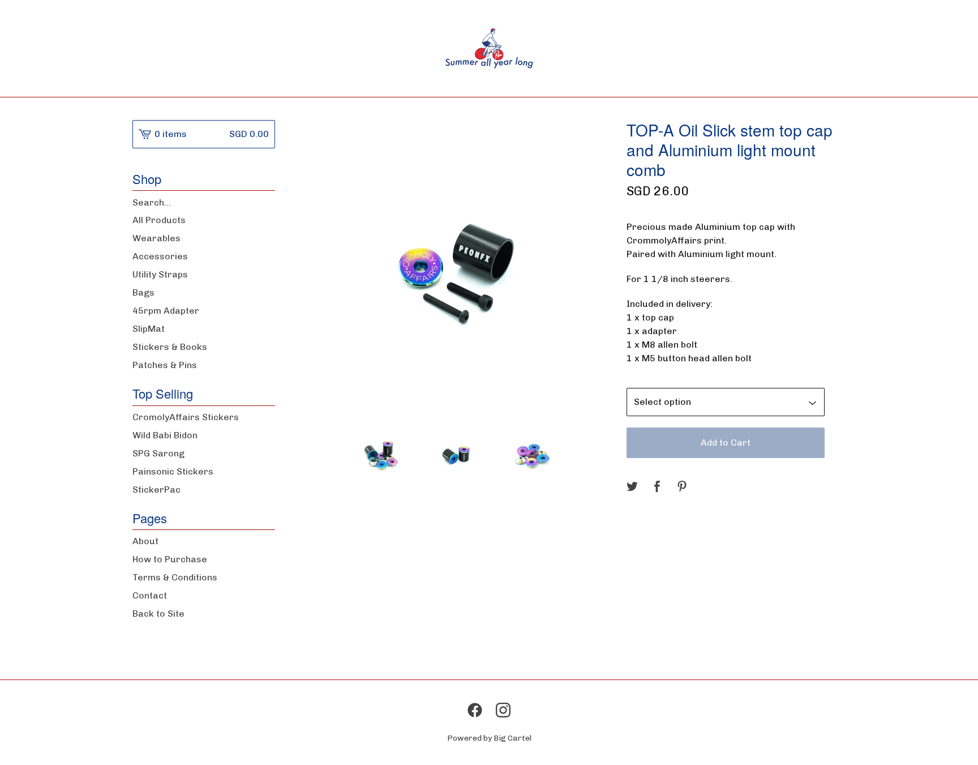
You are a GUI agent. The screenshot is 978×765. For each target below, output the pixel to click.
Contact (149, 595)
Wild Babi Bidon (165, 435)
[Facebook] (474, 710)
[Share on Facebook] (657, 487)
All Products (159, 220)
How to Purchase (169, 559)
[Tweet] (632, 487)
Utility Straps (160, 274)
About (145, 541)
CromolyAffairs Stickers (185, 417)
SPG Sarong (158, 453)
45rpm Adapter (165, 310)
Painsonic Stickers (172, 471)
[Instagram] (503, 710)
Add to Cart (725, 442)
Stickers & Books (169, 346)
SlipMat (148, 328)
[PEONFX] (489, 48)
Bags (143, 292)
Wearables (156, 238)
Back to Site (158, 613)
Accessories (160, 256)
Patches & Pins (164, 365)
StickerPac (156, 489)
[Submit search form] (266, 202)
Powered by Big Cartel (489, 738)
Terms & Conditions (174, 577)
